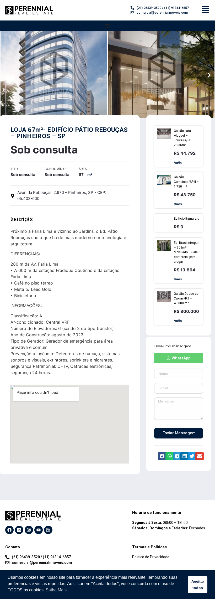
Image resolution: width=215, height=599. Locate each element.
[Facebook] (9, 530)
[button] (6, 75)
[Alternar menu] (107, 25)
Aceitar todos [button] (197, 584)
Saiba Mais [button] (56, 590)
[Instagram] (29, 530)
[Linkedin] (19, 530)
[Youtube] (38, 530)
